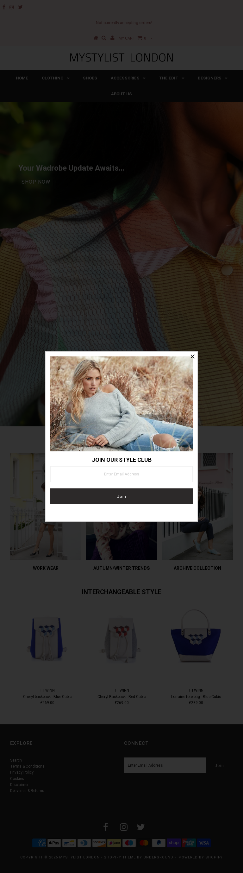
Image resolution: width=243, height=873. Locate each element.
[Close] (192, 356)
